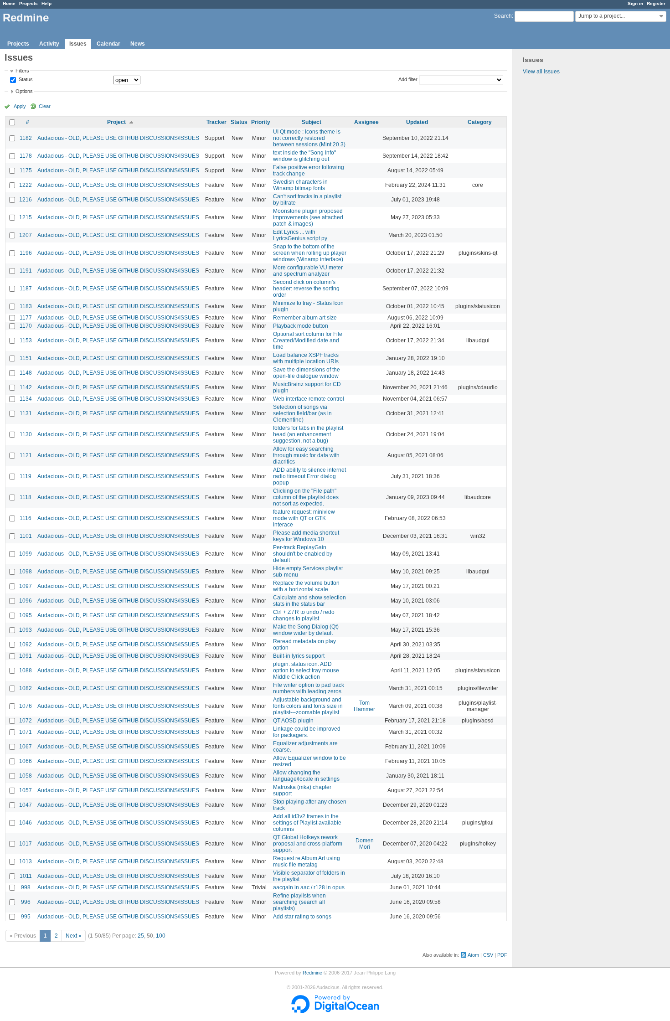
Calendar (108, 44)
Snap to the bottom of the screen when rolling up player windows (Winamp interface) (309, 253)
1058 (25, 776)
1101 (26, 536)
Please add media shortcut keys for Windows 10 (306, 536)
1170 (26, 326)
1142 (26, 387)
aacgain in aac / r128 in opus (309, 887)
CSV (488, 955)
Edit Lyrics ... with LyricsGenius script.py (300, 235)
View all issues (541, 71)
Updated (417, 122)
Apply (20, 106)
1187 (26, 288)
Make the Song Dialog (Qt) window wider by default (306, 630)
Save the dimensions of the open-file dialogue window (306, 372)
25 (141, 936)
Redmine (312, 972)
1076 (25, 706)
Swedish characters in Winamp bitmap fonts (300, 185)
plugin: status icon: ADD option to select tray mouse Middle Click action (306, 670)
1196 (26, 253)
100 (160, 936)
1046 (25, 823)
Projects (28, 3)
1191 (26, 271)
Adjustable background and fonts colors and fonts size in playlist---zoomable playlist (308, 706)
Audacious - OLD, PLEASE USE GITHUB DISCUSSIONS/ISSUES (118, 138)
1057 (25, 790)
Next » (74, 936)
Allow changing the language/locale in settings (306, 775)
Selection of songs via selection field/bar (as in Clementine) (302, 413)
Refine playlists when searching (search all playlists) (299, 902)
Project (116, 122)
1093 (25, 630)
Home (9, 3)
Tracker (216, 122)
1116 (25, 518)
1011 (26, 876)
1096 (25, 601)
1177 (26, 318)
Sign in (635, 3)
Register (656, 3)
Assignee (366, 122)
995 (26, 916)
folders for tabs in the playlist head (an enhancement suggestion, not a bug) (308, 434)
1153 (26, 340)
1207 (25, 235)
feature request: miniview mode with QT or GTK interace (304, 518)
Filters (22, 70)
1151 (26, 358)
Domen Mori (365, 843)
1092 (25, 644)
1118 (25, 497)
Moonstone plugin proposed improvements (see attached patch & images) (308, 217)
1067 (25, 746)
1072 (25, 720)
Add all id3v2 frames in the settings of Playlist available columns (307, 822)
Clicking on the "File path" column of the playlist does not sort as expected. (306, 497)
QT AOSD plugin (293, 720)
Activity (49, 44)
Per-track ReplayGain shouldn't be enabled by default (302, 553)
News (137, 44)
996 (26, 902)
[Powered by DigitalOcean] (335, 1011)
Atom (473, 955)
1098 (25, 571)
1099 (25, 554)
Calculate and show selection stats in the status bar (309, 600)
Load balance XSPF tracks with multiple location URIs (306, 358)
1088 (25, 670)
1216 (25, 199)
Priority (260, 122)
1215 (25, 217)
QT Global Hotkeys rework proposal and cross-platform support (307, 843)
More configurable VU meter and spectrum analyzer (308, 270)
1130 (26, 434)
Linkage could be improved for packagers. (306, 732)
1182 (26, 138)
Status (25, 80)
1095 (25, 615)
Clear (45, 106)
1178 (26, 156)
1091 (25, 656)
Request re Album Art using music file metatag (306, 861)
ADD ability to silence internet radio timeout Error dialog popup (309, 476)
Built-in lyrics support (299, 656)
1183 (26, 306)
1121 (26, 455)
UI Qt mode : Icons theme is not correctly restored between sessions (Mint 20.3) (309, 138)
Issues (78, 44)
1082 (25, 688)
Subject (311, 122)
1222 (25, 185)
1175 (26, 170)
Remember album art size (305, 318)
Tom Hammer (364, 706)
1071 (25, 732)
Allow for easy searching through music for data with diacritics (306, 455)
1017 (25, 844)
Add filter (407, 79)
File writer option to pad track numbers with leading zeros (308, 688)
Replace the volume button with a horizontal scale (306, 586)
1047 (25, 805)
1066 (25, 761)
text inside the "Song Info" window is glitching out (304, 156)
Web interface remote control (308, 399)
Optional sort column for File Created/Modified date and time (307, 340)
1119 (25, 476)
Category (480, 122)
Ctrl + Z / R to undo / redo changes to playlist (304, 615)
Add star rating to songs (302, 916)
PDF (502, 955)
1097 (25, 586)
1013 (25, 861)
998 (26, 887)
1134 (26, 399)
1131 (26, 413)
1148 (26, 373)
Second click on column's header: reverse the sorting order (306, 288)
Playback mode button (300, 326)
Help (46, 3)
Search (503, 16)
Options (24, 91)
